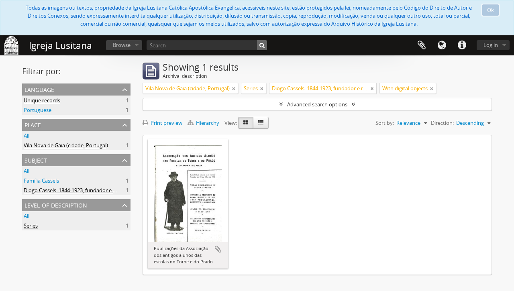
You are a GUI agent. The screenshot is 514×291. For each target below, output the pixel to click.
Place (32, 124)
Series (31, 225)
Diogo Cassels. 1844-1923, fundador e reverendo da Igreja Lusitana (102, 190)
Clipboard (422, 45)
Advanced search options (317, 104)
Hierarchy (207, 122)
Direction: (442, 122)
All (26, 135)
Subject (35, 159)
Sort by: (384, 122)
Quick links (462, 45)
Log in (490, 45)
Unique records (42, 100)
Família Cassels (41, 180)
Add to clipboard (218, 249)
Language (442, 45)
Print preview (165, 122)
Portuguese (37, 110)
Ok (490, 10)
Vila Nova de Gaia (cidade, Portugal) (66, 145)
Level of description (55, 204)
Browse (122, 45)
